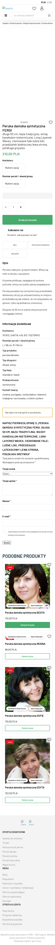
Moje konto (8, 910)
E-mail (6, 516)
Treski (5, 842)
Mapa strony (8, 864)
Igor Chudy (36, 941)
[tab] (14, 245)
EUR (49, 2)
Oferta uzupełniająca (13, 892)
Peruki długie (9, 851)
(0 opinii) (24, 122)
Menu (5, 15)
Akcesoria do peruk (12, 847)
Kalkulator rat (15, 230)
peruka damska (10, 355)
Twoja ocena (8, 468)
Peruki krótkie (9, 856)
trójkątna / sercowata (13, 398)
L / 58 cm (7, 345)
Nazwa (6, 501)
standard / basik (11, 374)
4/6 (21, 335)
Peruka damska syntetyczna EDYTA (24, 787)
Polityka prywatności (36, 938)
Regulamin (8, 879)
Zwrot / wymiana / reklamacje (18, 887)
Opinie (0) (14, 254)
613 (25, 335)
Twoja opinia (9, 481)
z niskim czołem (34, 398)
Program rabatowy (12, 915)
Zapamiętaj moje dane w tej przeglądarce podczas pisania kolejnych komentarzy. (30, 533)
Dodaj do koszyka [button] (27, 625)
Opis (15, 245)
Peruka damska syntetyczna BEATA (25, 612)
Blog (4, 874)
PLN (43, 2)
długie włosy (9, 364)
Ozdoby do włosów (12, 838)
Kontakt (6, 900)
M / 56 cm (17, 345)
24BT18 (14, 335)
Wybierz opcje (27, 656)
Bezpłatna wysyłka (12, 919)
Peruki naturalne (11, 860)
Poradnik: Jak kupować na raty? (22, 235)
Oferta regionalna (11, 896)
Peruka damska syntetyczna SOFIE (24, 715)
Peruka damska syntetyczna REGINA (25, 643)
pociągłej (16, 394)
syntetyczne (8, 384)
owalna (6, 394)
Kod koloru (7, 160)
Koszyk (50, 8)
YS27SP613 (34, 335)
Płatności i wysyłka (12, 883)
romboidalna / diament (34, 394)
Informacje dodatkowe (40, 245)
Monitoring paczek (12, 923)
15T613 (5, 335)
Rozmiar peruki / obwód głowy (17, 176)
